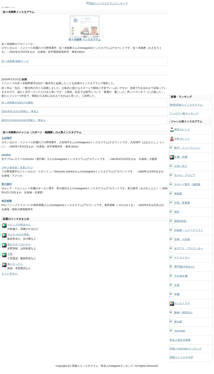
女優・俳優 (180, 157)
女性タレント (182, 138)
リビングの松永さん (19, 224)
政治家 (178, 321)
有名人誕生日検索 (180, 340)
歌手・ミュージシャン (187, 147)
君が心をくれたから (19, 244)
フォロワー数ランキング (184, 113)
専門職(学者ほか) (184, 266)
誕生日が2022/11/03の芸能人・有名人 (24, 120)
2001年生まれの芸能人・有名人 (20, 111)
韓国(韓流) (180, 221)
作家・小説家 (182, 239)
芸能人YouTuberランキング (186, 348)
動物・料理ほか (183, 312)
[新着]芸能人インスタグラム (186, 104)
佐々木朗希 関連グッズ (15, 61)
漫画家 (178, 193)
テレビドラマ (182, 303)
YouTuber (179, 330)
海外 (176, 211)
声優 (176, 294)
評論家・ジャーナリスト (188, 230)
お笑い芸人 (180, 166)
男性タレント (182, 129)
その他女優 (180, 276)
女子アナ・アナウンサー (188, 248)
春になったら (15, 264)
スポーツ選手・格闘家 (187, 184)
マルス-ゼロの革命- (18, 234)
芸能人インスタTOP (181, 357)
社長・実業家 (182, 202)
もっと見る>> (9, 273)
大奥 (10, 254)
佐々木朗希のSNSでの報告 (17, 102)
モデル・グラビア (184, 175)
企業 (176, 285)
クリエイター (182, 257)
